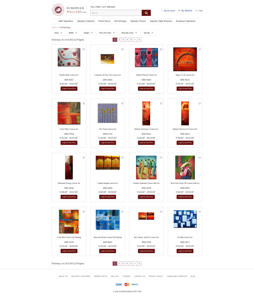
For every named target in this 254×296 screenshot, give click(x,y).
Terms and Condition (177, 276)
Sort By (147, 33)
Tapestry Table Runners (161, 21)
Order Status (100, 276)
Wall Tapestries (66, 21)
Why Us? (115, 276)
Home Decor (104, 21)
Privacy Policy (156, 276)
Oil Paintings (120, 21)
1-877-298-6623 (108, 7)
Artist (56, 33)
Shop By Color (127, 33)
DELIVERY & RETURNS (80, 276)
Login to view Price (69, 88)
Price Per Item (105, 33)
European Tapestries (185, 21)
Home (54, 27)
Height (86, 33)
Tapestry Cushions (85, 21)
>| (139, 40)
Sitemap (126, 276)
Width (71, 33)
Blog (193, 276)
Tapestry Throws (138, 21)
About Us (63, 276)
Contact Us (139, 276)
